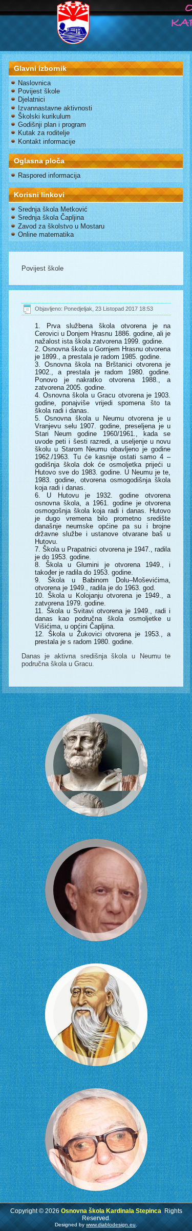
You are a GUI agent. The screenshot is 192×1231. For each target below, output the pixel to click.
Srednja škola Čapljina (51, 217)
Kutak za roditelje (44, 133)
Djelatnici (31, 99)
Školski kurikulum (44, 116)
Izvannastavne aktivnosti (55, 108)
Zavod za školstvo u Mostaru (61, 226)
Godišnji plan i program (52, 124)
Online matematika (46, 234)
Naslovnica (34, 83)
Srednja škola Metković (53, 209)
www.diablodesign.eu (111, 1224)
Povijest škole (39, 91)
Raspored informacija (49, 175)
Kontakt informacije (46, 141)
